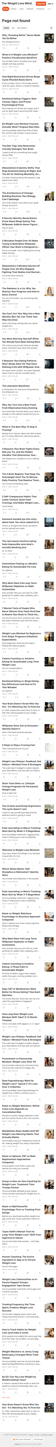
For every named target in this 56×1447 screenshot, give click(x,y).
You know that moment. (13, 275)
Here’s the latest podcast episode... (17, 732)
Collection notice (47, 1435)
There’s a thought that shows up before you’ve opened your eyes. (19, 527)
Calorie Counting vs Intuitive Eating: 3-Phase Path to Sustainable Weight (18, 966)
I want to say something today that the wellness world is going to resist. (19, 813)
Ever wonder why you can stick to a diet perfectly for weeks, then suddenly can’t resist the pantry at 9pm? (20, 594)
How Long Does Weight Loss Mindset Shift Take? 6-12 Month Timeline (19, 1017)
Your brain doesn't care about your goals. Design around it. (20, 204)
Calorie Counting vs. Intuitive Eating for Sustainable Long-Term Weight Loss (20, 661)
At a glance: (7, 570)
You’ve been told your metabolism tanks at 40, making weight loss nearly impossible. (21, 1142)
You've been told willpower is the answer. (20, 878)
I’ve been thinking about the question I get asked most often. (21, 178)
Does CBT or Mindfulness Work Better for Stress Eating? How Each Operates (21, 992)
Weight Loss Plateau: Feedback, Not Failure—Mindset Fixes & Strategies (21, 763)
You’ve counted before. (12, 668)
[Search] (51, 27)
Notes (13, 9)
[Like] (3, 70)
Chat (22, 9)
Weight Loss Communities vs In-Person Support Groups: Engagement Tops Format (20, 1282)
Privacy (31, 1435)
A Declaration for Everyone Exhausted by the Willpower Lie (20, 390)
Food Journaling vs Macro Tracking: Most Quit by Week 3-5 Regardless (21, 829)
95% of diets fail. (9, 793)
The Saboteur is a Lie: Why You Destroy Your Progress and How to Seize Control (20, 291)
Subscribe (41, 3)
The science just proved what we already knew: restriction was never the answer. (20, 346)
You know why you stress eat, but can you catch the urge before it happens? (21, 999)
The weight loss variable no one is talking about (20, 459)
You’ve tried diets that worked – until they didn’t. (20, 1242)
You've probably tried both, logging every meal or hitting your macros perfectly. (20, 835)
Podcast (30, 9)
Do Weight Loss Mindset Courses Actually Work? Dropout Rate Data (20, 125)
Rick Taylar (14, 45)
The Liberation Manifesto (16, 386)
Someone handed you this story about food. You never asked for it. (20, 521)
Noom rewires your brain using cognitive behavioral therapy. (20, 924)
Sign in (50, 3)
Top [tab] (13, 28)
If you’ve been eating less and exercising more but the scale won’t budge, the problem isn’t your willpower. (20, 1066)
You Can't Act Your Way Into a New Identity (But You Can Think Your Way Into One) (21, 316)
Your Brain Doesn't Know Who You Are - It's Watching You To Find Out (21, 705)
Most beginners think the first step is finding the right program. (18, 644)
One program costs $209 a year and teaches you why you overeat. (18, 1167)
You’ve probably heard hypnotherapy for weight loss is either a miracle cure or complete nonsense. (20, 1091)
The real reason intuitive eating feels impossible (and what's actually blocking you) (19, 544)
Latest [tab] (6, 28)
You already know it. (11, 41)
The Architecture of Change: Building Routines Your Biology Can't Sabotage (19, 196)
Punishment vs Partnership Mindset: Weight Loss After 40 (19, 1060)
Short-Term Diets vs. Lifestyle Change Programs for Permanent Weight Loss (20, 786)
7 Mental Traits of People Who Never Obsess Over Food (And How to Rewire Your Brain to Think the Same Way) (21, 611)
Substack (17, 1444)
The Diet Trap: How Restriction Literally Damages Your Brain (18, 147)
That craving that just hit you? (15, 748)
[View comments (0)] (16, 48)
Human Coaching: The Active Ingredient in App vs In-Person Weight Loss (19, 1259)
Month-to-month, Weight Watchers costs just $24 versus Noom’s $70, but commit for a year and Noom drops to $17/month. (21, 1116)
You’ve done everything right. (15, 483)
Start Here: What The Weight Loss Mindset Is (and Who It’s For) (21, 854)
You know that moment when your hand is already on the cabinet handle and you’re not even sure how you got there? (21, 412)
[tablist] (15, 27)
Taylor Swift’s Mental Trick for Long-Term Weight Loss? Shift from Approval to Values (21, 1234)
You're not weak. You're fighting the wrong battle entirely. (21, 251)
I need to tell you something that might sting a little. (19, 153)
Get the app (38, 1439)
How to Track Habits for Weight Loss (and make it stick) (19, 1331)
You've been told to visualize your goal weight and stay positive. (19, 62)
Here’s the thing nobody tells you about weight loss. (20, 324)
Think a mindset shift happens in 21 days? (21, 1023)
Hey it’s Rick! (7, 228)
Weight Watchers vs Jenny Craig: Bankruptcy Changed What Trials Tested (20, 1354)
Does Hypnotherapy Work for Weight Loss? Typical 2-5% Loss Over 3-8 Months (20, 1083)
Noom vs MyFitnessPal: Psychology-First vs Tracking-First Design (21, 1209)
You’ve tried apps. (10, 1266)
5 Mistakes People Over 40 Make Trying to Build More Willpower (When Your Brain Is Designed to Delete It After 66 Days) (20, 244)
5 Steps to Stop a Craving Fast (18, 745)
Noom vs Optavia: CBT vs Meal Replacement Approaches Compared (18, 1159)
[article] (28, 42)
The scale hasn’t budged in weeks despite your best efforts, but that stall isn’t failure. (21, 769)
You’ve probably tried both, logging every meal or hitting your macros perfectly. (20, 899)
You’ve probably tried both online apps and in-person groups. (21, 1290)
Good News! (7, 506)
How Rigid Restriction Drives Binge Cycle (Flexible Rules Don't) (21, 78)
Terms (37, 1435)
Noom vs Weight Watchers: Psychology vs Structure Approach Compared (21, 916)
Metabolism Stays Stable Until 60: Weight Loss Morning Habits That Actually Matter (20, 1134)
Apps (50, 9)
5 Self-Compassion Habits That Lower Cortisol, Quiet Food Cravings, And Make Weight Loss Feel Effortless (20, 499)
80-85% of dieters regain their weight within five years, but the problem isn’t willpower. (19, 974)
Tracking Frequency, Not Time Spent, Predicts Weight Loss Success (18, 1307)
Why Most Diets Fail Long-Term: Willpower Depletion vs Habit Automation (19, 586)
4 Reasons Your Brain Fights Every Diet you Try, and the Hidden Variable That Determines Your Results (20, 452)
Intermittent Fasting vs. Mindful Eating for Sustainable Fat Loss (19, 565)
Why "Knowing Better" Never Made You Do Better (21, 37)
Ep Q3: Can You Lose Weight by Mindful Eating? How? (19, 1378)
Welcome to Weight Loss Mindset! (21, 850)
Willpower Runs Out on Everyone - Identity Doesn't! (20, 727)
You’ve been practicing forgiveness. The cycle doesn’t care (21, 807)
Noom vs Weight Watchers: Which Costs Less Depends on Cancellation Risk (21, 1109)
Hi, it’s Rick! (7, 550)
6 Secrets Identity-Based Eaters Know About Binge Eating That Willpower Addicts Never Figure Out (19, 221)
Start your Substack (22, 1439)
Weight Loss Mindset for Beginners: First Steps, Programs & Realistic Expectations (21, 636)
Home (5, 9)
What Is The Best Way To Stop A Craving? (19, 428)
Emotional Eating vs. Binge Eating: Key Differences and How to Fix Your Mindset (20, 684)
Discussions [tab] (22, 28)
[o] (49, 38)
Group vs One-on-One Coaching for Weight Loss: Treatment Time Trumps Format (21, 1184)
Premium (40, 9)
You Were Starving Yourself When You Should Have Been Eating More (21, 340)
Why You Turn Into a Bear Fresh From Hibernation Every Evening (19, 406)
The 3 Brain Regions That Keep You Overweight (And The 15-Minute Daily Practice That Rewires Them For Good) (21, 477)
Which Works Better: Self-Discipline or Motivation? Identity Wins (20, 872)
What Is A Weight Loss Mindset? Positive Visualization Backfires (20, 56)
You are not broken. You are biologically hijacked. (20, 299)
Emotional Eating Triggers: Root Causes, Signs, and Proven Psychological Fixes (19, 101)
